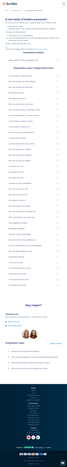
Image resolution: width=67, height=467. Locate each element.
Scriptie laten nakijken (33, 406)
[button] (62, 463)
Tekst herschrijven (33, 420)
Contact (33, 428)
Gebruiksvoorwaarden (33, 457)
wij (31, 317)
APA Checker (33, 413)
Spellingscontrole (33, 425)
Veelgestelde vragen (33, 395)
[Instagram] (33, 437)
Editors (33, 390)
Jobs (33, 393)
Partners (33, 398)
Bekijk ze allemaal (56, 343)
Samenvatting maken (33, 422)
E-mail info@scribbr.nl (15, 325)
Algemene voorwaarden (33, 400)
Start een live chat (14, 321)
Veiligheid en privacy (33, 463)
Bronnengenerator (33, 415)
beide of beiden (42, 49)
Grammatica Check (33, 417)
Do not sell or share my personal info (33, 460)
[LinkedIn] (38, 437)
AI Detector (33, 410)
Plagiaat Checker (33, 408)
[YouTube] (29, 437)
